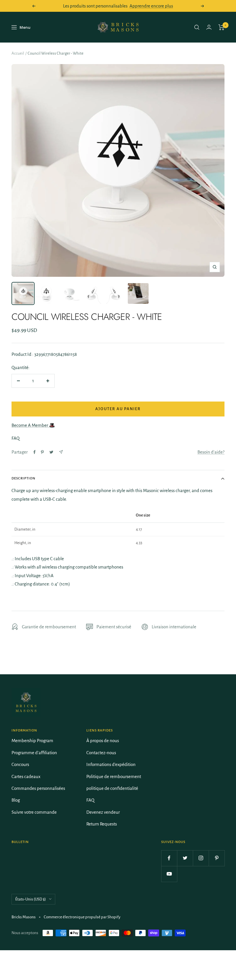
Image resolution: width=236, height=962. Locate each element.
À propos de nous (102, 740)
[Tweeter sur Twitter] (51, 452)
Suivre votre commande (34, 812)
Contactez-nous (101, 752)
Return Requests (101, 823)
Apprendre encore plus (151, 5)
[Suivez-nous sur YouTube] (169, 874)
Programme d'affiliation (34, 752)
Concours (20, 764)
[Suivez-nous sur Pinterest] (216, 858)
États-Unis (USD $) (30, 899)
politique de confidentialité (112, 788)
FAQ (90, 800)
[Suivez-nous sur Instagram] (201, 858)
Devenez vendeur (103, 812)
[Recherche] (196, 27)
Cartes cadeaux (26, 776)
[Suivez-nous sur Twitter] (185, 858)
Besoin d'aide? (210, 452)
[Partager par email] (61, 452)
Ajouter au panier (118, 409)
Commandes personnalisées (38, 788)
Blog (16, 800)
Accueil (18, 53)
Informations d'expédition (111, 764)
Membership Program (32, 740)
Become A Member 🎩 (33, 425)
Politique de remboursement (113, 776)
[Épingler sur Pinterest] (42, 452)
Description (23, 478)
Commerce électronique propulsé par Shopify (82, 917)
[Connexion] (209, 27)
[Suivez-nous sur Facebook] (169, 858)
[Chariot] (221, 27)
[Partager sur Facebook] (34, 452)
